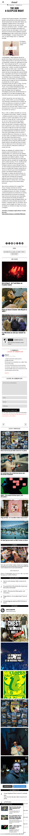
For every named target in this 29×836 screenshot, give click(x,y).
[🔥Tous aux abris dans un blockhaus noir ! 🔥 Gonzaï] (14, 685)
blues (14, 251)
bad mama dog (7, 251)
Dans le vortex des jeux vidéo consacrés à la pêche (14, 450)
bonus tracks (21, 251)
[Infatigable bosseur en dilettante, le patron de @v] (14, 770)
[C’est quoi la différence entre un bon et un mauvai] (14, 656)
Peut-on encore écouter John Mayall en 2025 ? (14, 310)
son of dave (14, 254)
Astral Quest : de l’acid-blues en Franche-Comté (12, 284)
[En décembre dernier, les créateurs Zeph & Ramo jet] (14, 713)
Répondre (7, 373)
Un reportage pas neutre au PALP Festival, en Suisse (14, 540)
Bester (12, 5)
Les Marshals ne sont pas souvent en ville (13, 333)
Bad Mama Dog (6, 33)
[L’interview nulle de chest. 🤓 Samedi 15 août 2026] (14, 628)
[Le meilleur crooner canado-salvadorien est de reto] (14, 741)
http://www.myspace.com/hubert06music (13, 214)
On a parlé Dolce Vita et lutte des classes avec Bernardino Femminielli (13, 473)
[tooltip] (7, 243)
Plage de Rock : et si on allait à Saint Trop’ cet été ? (14, 517)
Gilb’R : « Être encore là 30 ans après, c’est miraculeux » (12, 496)
